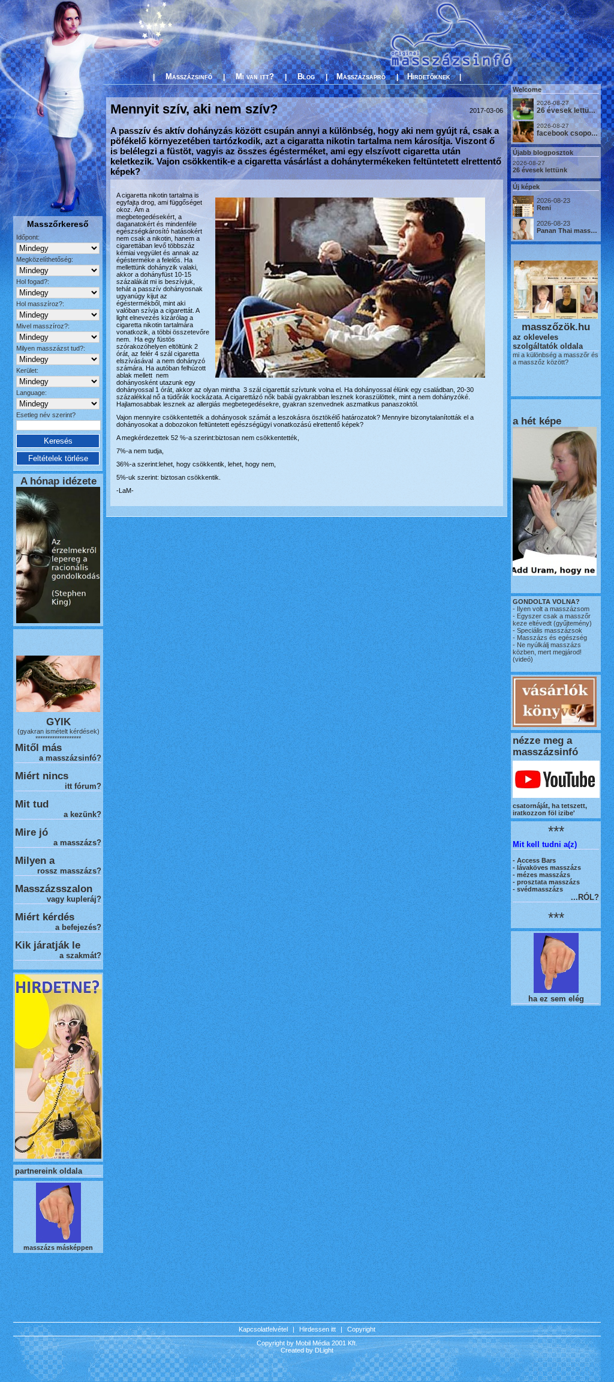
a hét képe (537, 420)
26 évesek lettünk (540, 170)
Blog (306, 76)
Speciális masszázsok (548, 630)
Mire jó (31, 832)
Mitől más (38, 747)
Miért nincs (41, 775)
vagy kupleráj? (74, 899)
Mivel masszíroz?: (43, 326)
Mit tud (32, 803)
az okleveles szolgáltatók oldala (548, 342)
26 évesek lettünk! (568, 110)
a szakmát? (80, 955)
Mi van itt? (255, 76)
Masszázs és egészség (551, 637)
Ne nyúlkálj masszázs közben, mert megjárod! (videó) (547, 652)
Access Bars (536, 860)
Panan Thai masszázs (571, 230)
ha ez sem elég (556, 998)
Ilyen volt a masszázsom (553, 608)
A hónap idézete (58, 480)
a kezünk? (82, 814)
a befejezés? (78, 927)
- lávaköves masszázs (547, 867)
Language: (31, 392)
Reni (544, 207)
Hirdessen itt (317, 1329)
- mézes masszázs (541, 874)
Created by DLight (307, 1350)
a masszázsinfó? (70, 757)
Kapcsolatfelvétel (263, 1329)
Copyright (361, 1329)
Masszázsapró (361, 76)
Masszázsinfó (188, 76)
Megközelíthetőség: (44, 259)
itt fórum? (83, 786)
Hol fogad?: (32, 281)
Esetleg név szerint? (46, 414)
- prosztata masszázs (546, 882)
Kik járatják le (47, 945)
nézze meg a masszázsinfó (545, 746)
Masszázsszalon (53, 888)
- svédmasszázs (538, 889)
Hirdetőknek (428, 76)
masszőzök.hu (556, 326)
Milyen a (35, 860)
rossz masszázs (67, 870)
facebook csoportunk (573, 133)
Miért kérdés (44, 916)
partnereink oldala (48, 1170)
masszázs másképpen (58, 1247)
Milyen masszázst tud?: (50, 348)
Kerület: (27, 370)
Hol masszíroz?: (40, 303)
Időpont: (28, 237)
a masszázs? (77, 842)
